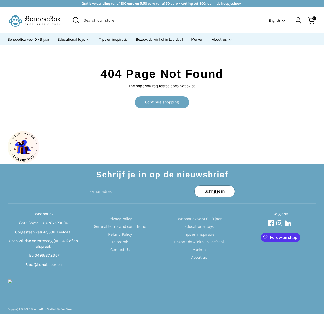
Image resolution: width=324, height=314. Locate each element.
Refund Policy (120, 234)
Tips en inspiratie (113, 39)
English (274, 20)
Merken (197, 39)
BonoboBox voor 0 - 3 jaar (28, 39)
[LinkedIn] (288, 223)
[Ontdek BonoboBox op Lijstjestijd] (23, 161)
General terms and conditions (120, 226)
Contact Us (120, 249)
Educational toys (72, 39)
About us (220, 39)
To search (120, 241)
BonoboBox (38, 309)
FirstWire (66, 309)
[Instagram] (279, 223)
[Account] (298, 20)
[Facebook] (271, 223)
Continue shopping (162, 102)
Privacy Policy (120, 218)
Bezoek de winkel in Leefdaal (159, 39)
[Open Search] (76, 20)
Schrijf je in (215, 191)
